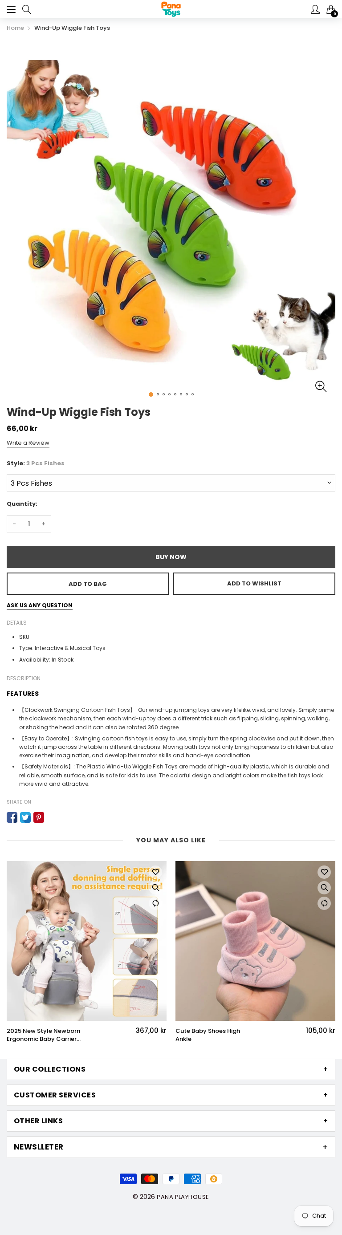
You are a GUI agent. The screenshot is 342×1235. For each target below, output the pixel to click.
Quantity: (22, 504)
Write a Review (28, 443)
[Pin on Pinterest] (38, 817)
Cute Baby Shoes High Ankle (207, 1035)
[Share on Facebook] (12, 817)
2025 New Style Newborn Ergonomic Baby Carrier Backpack (43, 1035)
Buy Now (171, 556)
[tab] (171, 1069)
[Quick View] (155, 887)
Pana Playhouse (183, 1197)
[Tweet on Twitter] (25, 817)
